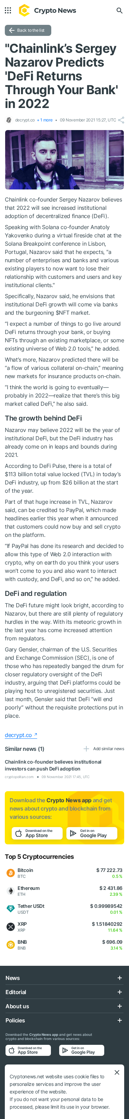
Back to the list (30, 30)
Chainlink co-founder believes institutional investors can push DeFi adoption (53, 765)
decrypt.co (18, 735)
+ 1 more (45, 119)
